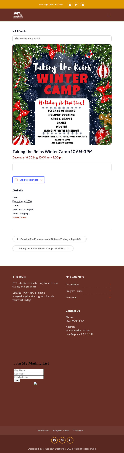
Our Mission (72, 284)
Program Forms (74, 290)
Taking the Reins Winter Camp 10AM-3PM (42, 248)
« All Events (19, 31)
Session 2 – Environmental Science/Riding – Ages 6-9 (50, 239)
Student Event (19, 217)
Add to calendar (29, 179)
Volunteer (71, 297)
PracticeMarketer (52, 448)
